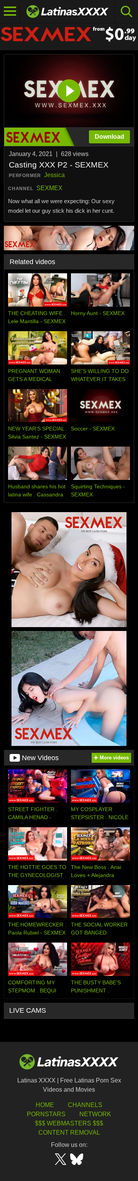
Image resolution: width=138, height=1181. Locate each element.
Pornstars (46, 1114)
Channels (85, 1105)
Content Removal (69, 1132)
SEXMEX (49, 188)
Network (95, 1114)
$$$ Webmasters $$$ (69, 1123)
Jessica (54, 175)
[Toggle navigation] (10, 11)
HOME (45, 1105)
